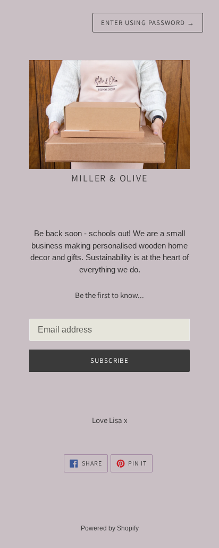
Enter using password (148, 22)
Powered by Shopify (110, 528)
